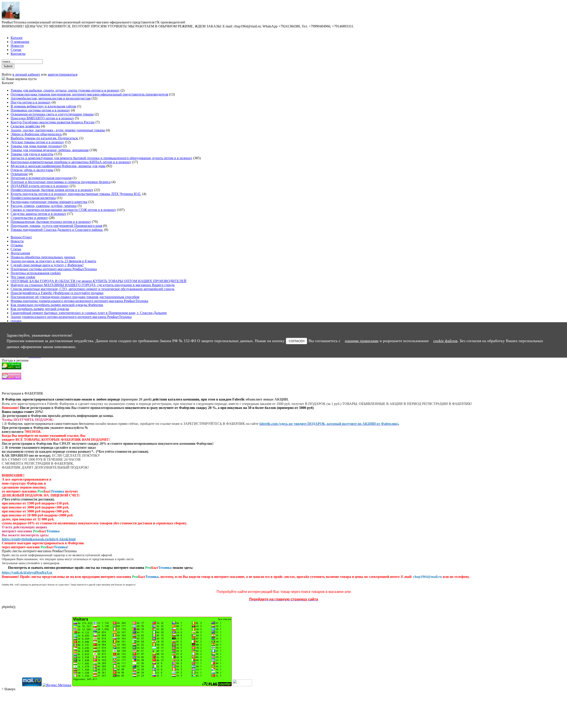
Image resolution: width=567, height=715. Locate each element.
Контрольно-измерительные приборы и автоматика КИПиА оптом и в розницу (71, 162)
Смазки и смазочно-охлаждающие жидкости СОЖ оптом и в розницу (63, 210)
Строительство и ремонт (29, 218)
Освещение (19, 174)
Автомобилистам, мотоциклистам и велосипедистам (51, 98)
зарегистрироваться (62, 74)
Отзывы (17, 245)
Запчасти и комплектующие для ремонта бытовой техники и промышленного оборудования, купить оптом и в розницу (101, 158)
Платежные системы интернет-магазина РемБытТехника (54, 269)
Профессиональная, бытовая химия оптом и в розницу (52, 190)
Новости (17, 46)
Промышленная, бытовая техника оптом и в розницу (51, 222)
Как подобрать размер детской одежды (40, 309)
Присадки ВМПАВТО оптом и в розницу (42, 118)
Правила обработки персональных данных (43, 257)
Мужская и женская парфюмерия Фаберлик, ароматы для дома (58, 166)
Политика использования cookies (36, 273)
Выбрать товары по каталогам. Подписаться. (44, 138)
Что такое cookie (23, 277)
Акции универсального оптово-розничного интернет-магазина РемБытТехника (71, 317)
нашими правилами (362, 340)
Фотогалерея (20, 253)
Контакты (18, 54)
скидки (16, 321)
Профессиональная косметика (33, 198)
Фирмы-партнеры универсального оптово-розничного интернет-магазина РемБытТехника (79, 301)
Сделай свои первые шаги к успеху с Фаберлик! (47, 265)
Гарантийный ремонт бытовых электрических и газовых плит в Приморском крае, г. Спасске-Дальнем (89, 313)
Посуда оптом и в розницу (31, 102)
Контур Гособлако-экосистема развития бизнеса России (53, 122)
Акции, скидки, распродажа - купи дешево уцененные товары (58, 130)
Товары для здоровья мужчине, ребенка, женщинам (50, 150)
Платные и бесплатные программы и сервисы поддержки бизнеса (61, 182)
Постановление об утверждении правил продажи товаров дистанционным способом (75, 297)
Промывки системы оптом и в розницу (40, 110)
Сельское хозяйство (25, 126)
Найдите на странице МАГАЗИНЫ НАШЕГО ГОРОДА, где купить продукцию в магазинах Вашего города (93, 285)
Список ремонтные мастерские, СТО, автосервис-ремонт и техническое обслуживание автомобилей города (92, 289)
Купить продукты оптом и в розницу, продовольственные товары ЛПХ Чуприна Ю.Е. (76, 194)
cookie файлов (445, 340)
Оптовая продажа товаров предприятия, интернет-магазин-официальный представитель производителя (89, 94)
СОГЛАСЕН (296, 341)
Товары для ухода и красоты (32, 154)
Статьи (16, 50)
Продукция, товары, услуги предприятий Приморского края (56, 226)
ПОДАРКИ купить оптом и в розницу (40, 186)
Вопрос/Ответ (21, 237)
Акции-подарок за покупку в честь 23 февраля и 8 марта (53, 261)
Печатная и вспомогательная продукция (41, 178)
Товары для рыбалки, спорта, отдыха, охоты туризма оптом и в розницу (65, 90)
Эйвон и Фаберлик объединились (36, 134)
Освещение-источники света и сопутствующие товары (52, 114)
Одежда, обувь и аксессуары (32, 170)
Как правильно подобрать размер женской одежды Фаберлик (57, 305)
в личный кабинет (26, 74)
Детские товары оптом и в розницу (37, 142)
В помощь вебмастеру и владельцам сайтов (43, 106)
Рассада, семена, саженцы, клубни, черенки (44, 206)
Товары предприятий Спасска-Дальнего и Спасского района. (57, 230)
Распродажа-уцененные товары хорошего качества (49, 202)
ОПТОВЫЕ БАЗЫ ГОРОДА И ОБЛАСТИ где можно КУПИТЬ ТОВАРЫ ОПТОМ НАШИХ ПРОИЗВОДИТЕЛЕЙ (98, 281)
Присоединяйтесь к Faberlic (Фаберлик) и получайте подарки (57, 293)
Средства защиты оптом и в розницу (38, 214)
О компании (20, 42)
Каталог (17, 38)
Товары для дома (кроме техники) (36, 146)
